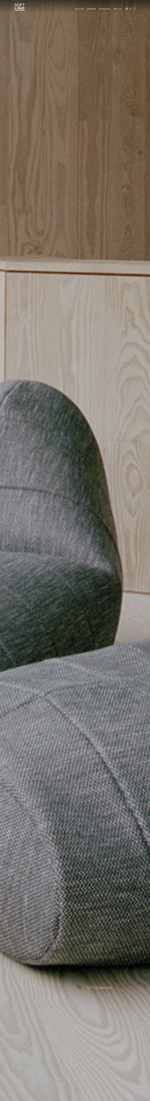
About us (117, 9)
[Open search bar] (134, 10)
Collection (79, 9)
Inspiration (91, 9)
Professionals (105, 9)
